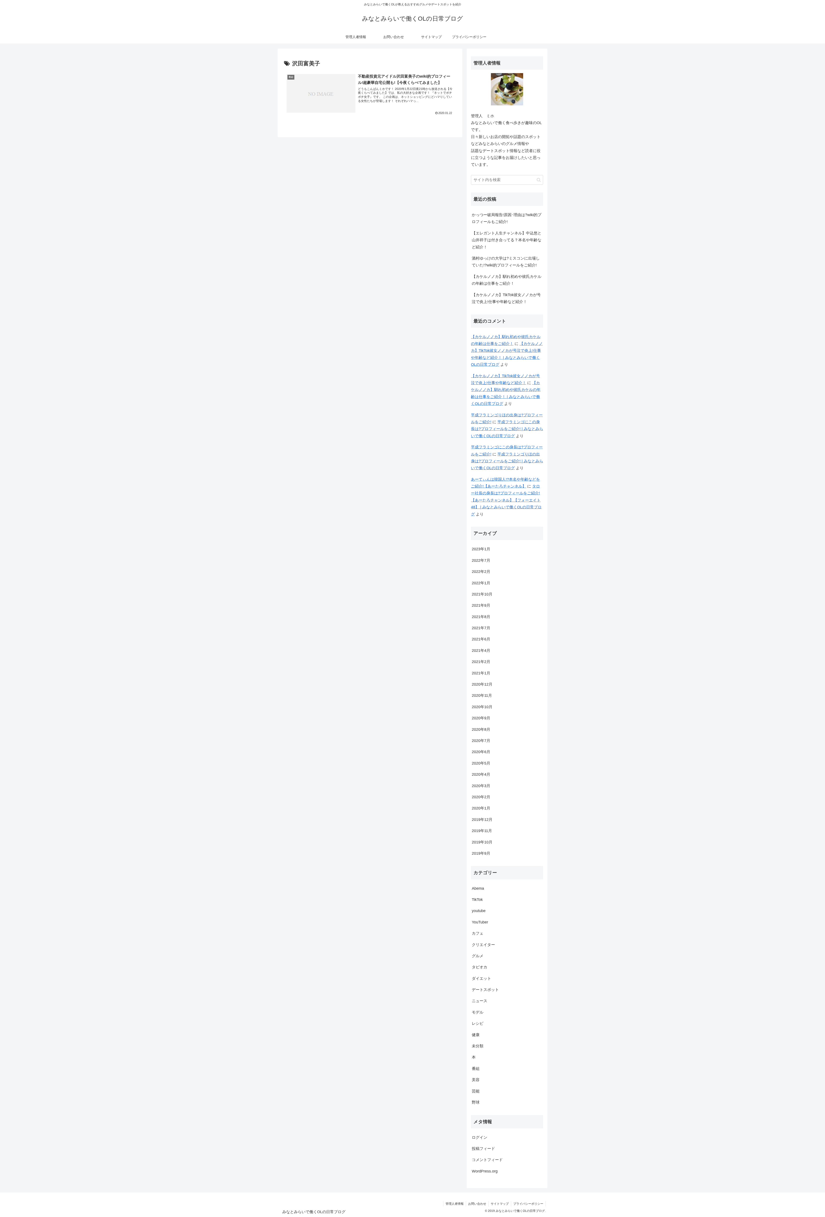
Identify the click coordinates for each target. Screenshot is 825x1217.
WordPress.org (485, 1171)
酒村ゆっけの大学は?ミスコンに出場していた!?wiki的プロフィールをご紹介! (506, 261)
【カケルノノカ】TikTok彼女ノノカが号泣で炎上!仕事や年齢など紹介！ (506, 298)
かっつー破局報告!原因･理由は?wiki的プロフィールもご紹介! (506, 218)
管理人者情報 (455, 1203)
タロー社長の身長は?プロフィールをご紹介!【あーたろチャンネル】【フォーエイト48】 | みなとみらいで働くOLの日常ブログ (506, 500)
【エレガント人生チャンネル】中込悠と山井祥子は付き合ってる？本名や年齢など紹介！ (506, 240)
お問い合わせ (477, 1203)
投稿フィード (483, 1148)
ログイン (479, 1137)
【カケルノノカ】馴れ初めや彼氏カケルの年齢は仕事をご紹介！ (506, 280)
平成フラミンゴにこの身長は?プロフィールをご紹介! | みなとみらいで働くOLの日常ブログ (507, 429)
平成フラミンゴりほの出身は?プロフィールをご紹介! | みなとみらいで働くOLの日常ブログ (507, 461)
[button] (538, 179)
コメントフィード (487, 1160)
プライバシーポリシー (528, 1203)
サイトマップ (500, 1203)
